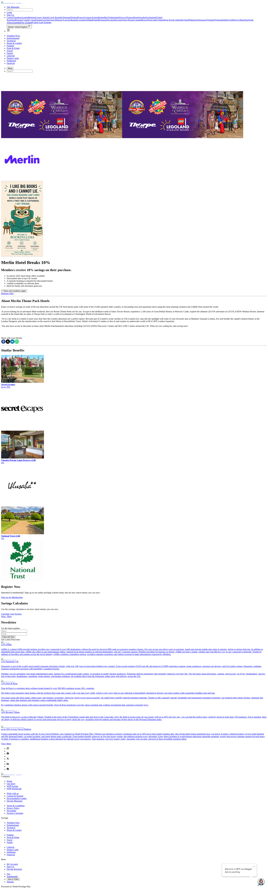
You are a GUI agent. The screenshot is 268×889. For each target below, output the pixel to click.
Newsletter (11, 810)
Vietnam (218, 20)
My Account (12, 864)
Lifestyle (10, 56)
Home (9, 781)
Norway (122, 17)
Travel (9, 51)
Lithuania (73, 20)
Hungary (59, 20)
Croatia (26, 20)
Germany (88, 17)
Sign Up (10, 15)
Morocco (236, 20)
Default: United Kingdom (17, 27)
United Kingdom (14, 17)
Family (10, 53)
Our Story (11, 783)
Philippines (193, 20)
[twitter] (8, 341)
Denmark (67, 17)
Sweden (142, 17)
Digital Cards (12, 58)
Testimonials (12, 876)
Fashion (10, 46)
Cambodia (178, 20)
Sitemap (10, 882)
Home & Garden (14, 43)
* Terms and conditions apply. (14, 291)
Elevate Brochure (14, 869)
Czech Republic (56, 17)
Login (9, 12)
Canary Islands (42, 17)
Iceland (95, 17)
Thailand (211, 20)
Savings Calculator (15, 813)
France (81, 17)
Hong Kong (168, 20)
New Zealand (26, 22)
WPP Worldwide (14, 788)
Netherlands (113, 17)
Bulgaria (19, 20)
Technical (11, 41)
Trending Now (13, 36)
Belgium (32, 17)
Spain (136, 17)
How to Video (13, 879)
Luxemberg (82, 20)
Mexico (144, 20)
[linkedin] (12, 341)
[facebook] (3, 341)
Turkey (125, 20)
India (224, 20)
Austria (25, 17)
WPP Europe (12, 786)
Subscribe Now (8, 637)
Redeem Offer (7, 293)
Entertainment (13, 38)
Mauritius (244, 20)
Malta (89, 20)
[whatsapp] (17, 341)
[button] (8, 30)
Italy (106, 17)
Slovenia (118, 20)
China (185, 20)
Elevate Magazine (14, 801)
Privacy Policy (13, 808)
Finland (74, 17)
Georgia (45, 20)
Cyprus (32, 20)
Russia (131, 20)
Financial (11, 63)
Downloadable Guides (17, 798)
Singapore (202, 20)
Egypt (229, 20)
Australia (16, 22)
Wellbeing (11, 61)
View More (6, 744)
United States (157, 20)
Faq (8, 874)
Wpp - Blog (6, 616)
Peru (149, 20)
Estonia (38, 20)
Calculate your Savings (11, 614)
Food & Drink (13, 48)
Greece (52, 20)
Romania (103, 20)
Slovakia (110, 20)
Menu (10, 68)
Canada (137, 20)
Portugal (130, 17)
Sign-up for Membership (12, 597)
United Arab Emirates (41, 22)
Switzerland (151, 17)
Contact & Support (15, 796)
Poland (95, 20)
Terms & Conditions (16, 805)
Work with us (13, 793)
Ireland (101, 17)
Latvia (66, 20)
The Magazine (13, 7)
